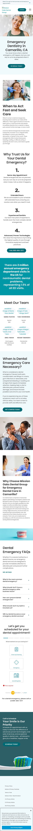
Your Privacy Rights (16, 827)
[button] (30, 9)
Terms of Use (8, 792)
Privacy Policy (8, 786)
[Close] (31, 811)
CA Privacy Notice (9, 799)
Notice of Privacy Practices (12, 789)
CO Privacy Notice (9, 802)
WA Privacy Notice (10, 805)
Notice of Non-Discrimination (13, 796)
